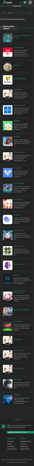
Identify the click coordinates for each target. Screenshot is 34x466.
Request (9, 444)
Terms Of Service (12, 449)
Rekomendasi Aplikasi (8, 27)
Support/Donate (25, 449)
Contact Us (23, 444)
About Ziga (10, 441)
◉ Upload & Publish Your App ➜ (18, 432)
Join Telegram (11, 446)
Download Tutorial (25, 441)
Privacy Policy (24, 446)
